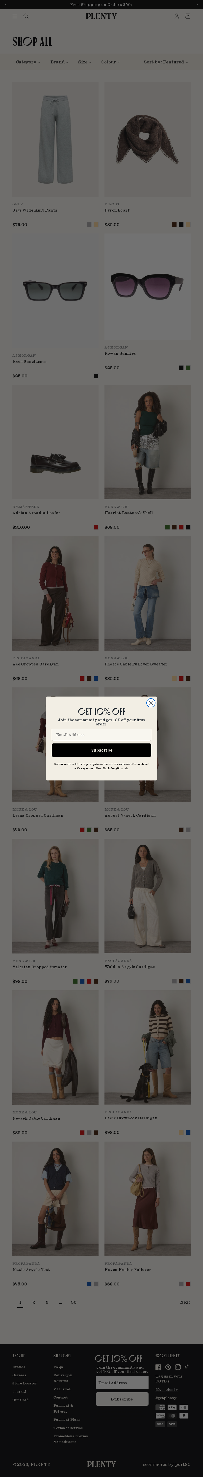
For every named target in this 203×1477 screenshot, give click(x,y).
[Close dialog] (151, 703)
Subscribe (101, 750)
